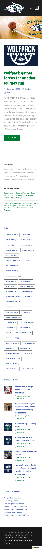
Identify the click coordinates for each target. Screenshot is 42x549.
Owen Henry (25, 348)
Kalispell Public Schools (12, 498)
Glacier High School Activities (14, 504)
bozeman (10, 245)
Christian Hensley (13, 260)
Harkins (28, 297)
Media (9, 92)
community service (13, 276)
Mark (8, 333)
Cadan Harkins (28, 250)
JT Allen (26, 312)
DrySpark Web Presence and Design (17, 515)
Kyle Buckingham (27, 322)
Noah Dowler (29, 343)
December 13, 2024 (23, 477)
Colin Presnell (12, 271)
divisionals (26, 281)
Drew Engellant (26, 286)
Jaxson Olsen (11, 307)
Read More (12, 137)
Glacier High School (11, 501)
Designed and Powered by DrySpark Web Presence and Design (18, 540)
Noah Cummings (12, 343)
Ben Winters (11, 240)
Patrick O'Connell (13, 353)
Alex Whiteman (12, 234)
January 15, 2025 (23, 416)
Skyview (28, 353)
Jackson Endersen (13, 302)
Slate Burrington (13, 358)
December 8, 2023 (13, 89)
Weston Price (12, 369)
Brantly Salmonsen (26, 245)
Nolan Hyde (10, 348)
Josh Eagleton (12, 312)
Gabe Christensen (13, 297)
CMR (27, 260)
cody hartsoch (12, 266)
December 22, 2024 (23, 430)
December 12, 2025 (23, 396)
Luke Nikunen (24, 327)
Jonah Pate (26, 307)
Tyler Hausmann (12, 364)
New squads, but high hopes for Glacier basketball (24, 390)
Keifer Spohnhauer (13, 317)
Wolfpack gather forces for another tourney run (20, 78)
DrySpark (28, 89)
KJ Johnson (11, 322)
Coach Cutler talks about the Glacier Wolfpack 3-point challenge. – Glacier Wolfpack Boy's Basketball (21, 205)
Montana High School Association (16, 509)
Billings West (26, 240)
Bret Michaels (11, 250)
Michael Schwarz (23, 333)
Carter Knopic (11, 255)
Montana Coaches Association (15, 507)
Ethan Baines (27, 291)
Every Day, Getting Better (13, 512)
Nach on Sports (12, 338)
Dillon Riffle (11, 281)
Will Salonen (28, 369)
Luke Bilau (10, 327)
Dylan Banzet (11, 291)
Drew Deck (10, 286)
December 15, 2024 (23, 444)
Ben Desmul (27, 234)
